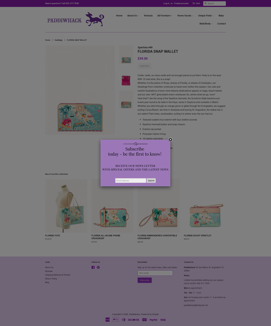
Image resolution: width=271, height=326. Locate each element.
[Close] (170, 139)
